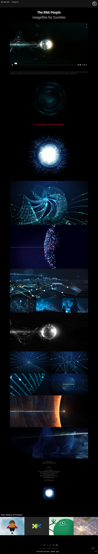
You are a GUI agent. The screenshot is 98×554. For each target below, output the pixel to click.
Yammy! (53, 551)
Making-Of (15, 2)
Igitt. (57, 551)
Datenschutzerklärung (52, 548)
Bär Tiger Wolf (5, 2)
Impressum (43, 548)
